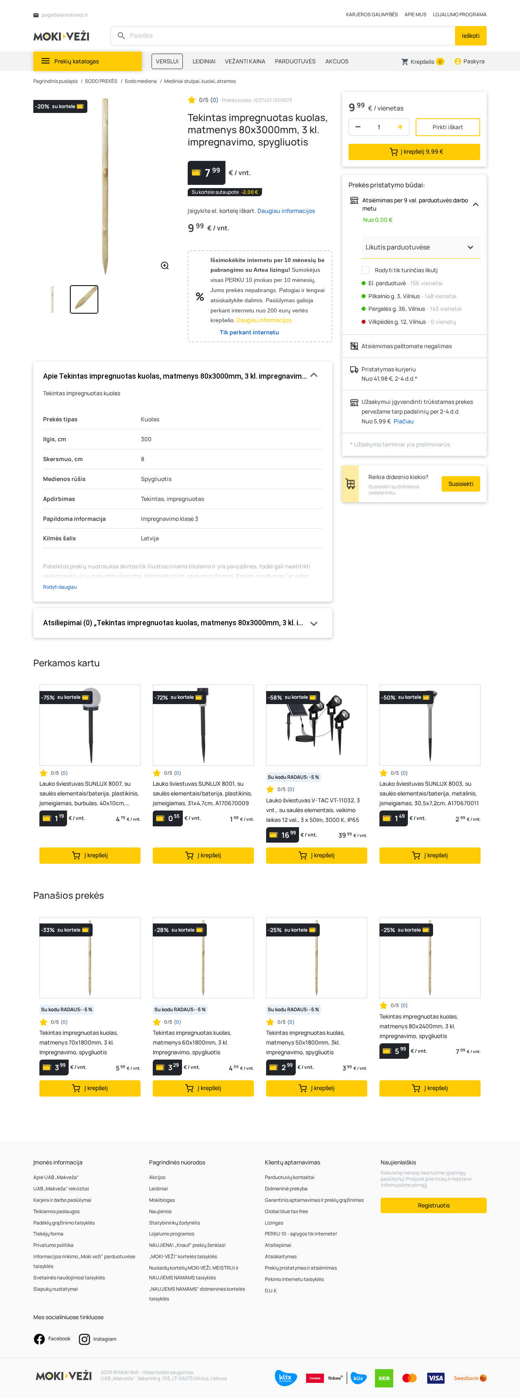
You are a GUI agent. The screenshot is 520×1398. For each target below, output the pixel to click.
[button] (422, 62)
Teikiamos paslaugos (56, 1211)
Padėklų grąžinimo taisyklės (64, 1222)
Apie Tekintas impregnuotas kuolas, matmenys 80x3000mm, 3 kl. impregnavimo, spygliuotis (183, 376)
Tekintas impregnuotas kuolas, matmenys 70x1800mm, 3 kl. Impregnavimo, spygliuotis (78, 1042)
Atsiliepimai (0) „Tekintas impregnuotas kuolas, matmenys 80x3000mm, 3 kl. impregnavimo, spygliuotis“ (183, 622)
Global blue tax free (286, 1211)
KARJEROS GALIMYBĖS (372, 14)
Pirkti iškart (448, 127)
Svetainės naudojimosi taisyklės (69, 1277)
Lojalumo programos (171, 1233)
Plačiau (404, 421)
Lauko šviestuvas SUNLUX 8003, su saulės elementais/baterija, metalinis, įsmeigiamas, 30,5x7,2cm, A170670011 (429, 793)
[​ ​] (283, 36)
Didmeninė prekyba (286, 1188)
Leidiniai (158, 1188)
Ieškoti (471, 35)
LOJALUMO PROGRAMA (460, 14)
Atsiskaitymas (281, 1256)
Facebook (59, 1338)
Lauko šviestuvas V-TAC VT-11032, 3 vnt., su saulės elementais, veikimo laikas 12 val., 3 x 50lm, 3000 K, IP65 (313, 810)
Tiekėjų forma (48, 1233)
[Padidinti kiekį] (402, 127)
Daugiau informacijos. (264, 320)
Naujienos (160, 1211)
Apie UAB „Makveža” (56, 1177)
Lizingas (274, 1222)
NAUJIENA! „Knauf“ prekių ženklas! (187, 1245)
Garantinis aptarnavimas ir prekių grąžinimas (314, 1199)
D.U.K (271, 1290)
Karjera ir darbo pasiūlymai (62, 1199)
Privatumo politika (53, 1245)
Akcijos (157, 1177)
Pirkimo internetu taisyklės (294, 1279)
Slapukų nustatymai (55, 1288)
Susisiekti (460, 484)
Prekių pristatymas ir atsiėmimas (301, 1267)
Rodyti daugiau (60, 586)
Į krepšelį (422, 151)
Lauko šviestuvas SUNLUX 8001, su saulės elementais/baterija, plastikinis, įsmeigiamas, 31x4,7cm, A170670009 (202, 793)
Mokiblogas (162, 1199)
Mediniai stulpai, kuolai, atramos (200, 81)
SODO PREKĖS (101, 81)
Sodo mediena (141, 81)
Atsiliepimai (278, 1245)
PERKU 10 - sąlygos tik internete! (301, 1233)
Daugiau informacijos (286, 211)
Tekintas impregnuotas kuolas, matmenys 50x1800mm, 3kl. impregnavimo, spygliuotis (305, 1042)
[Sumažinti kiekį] (356, 127)
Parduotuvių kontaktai (289, 1177)
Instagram (104, 1338)
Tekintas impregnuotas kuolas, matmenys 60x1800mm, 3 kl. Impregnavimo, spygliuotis (192, 1042)
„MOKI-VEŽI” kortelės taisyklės (183, 1256)
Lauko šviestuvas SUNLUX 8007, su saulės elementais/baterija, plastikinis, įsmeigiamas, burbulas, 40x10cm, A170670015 (89, 794)
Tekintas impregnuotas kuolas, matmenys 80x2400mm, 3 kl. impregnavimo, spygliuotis (418, 1026)
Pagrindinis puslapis (55, 81)
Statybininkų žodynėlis (174, 1222)
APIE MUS (416, 14)
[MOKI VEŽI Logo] (62, 35)
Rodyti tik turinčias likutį (406, 270)
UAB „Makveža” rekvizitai (61, 1188)
